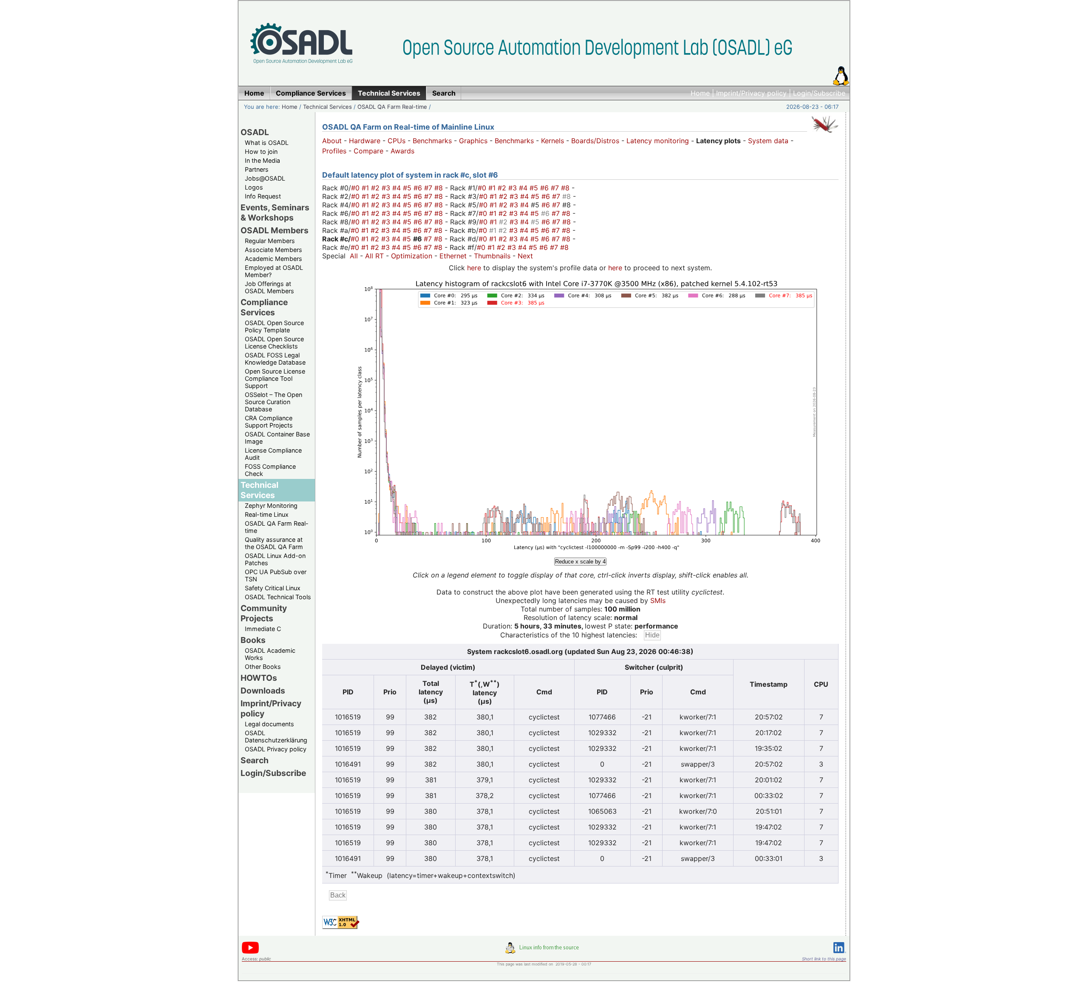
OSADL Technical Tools (278, 596)
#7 (429, 188)
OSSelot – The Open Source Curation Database (273, 402)
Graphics (473, 140)
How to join (261, 151)
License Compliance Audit (273, 454)
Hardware (364, 140)
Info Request (263, 196)
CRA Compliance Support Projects (269, 421)
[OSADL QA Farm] (825, 134)
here (474, 267)
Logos (254, 187)
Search (255, 760)
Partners (257, 169)
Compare (368, 151)
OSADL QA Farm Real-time (392, 106)
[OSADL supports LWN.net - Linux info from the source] (544, 951)
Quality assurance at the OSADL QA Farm (274, 543)
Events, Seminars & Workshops (275, 212)
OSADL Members (275, 230)
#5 (408, 188)
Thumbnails (492, 256)
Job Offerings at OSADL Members (269, 287)
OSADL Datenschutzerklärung (276, 736)
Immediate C (263, 628)
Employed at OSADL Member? (274, 271)
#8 (439, 188)
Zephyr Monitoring (271, 505)
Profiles (334, 151)
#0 (356, 188)
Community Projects (264, 613)
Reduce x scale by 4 (580, 561)
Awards (402, 151)
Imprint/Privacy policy (751, 93)
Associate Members (273, 249)
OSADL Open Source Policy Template (274, 326)
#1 (366, 188)
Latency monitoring (657, 140)
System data (768, 140)
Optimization (411, 256)
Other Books (263, 666)
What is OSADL (267, 142)
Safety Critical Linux (272, 588)
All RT (374, 256)
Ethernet (453, 256)
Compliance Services (264, 307)
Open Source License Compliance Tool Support (275, 378)
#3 (387, 188)
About (332, 140)
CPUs (396, 140)
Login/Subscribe (819, 93)
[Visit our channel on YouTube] (250, 952)
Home (700, 93)
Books (253, 640)
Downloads (263, 690)
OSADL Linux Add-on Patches (275, 559)
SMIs (658, 600)
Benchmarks (432, 140)
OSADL (255, 132)
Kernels (552, 140)
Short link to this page (824, 958)
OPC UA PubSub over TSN (275, 575)
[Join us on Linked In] (839, 954)
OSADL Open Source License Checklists (274, 342)
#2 (376, 188)
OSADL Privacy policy (275, 749)
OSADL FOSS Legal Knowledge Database (275, 358)
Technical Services (327, 106)
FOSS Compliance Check (270, 470)
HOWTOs (259, 678)
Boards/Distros (595, 140)
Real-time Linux (267, 514)
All (354, 256)
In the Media (262, 160)
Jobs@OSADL (265, 178)
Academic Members (273, 258)
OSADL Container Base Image (277, 437)
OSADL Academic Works (270, 654)
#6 (419, 188)
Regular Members (270, 240)
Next (525, 256)
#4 (397, 188)
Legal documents (269, 724)
